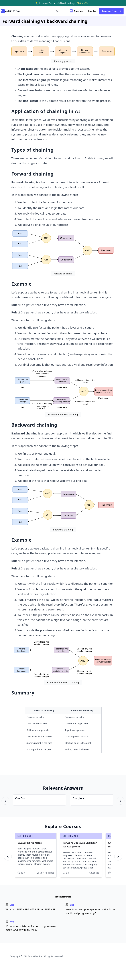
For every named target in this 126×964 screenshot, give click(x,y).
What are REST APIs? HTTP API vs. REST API (30, 909)
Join (109, 10)
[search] (57, 11)
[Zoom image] (63, 51)
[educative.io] (10, 11)
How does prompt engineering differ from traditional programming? (90, 911)
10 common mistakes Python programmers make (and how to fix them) (31, 928)
